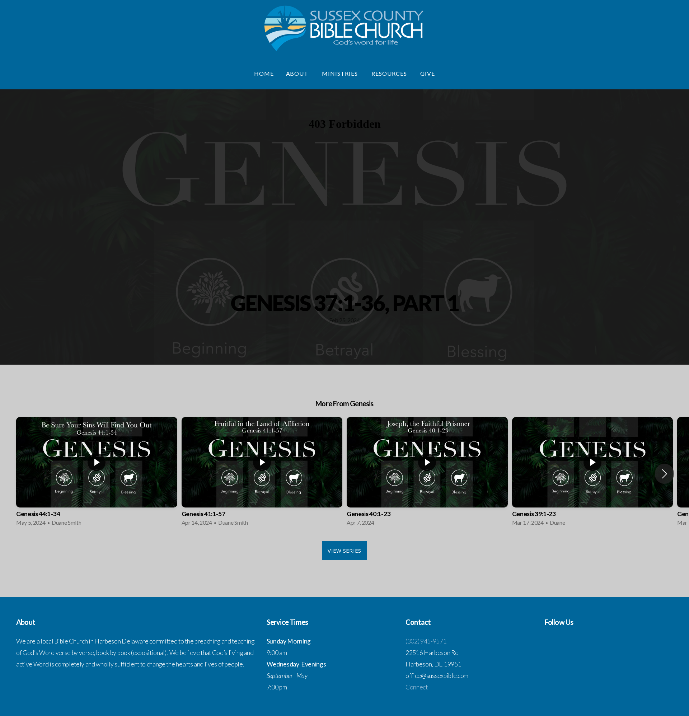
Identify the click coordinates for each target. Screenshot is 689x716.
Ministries (340, 73)
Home (264, 73)
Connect (417, 687)
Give (427, 73)
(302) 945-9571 (426, 641)
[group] (96, 473)
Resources (389, 73)
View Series (344, 550)
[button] (664, 474)
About (298, 73)
